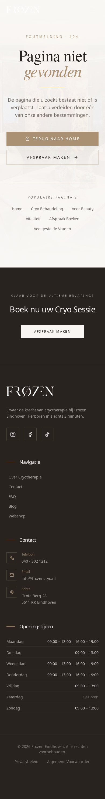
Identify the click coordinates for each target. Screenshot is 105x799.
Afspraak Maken (48, 157)
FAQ (12, 496)
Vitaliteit (33, 218)
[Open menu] (93, 9)
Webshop (17, 516)
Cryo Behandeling (47, 208)
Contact (15, 486)
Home (17, 208)
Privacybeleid (26, 761)
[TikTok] (47, 434)
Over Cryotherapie (25, 477)
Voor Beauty (82, 208)
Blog (13, 506)
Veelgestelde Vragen (52, 228)
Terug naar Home (56, 138)
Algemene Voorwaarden (68, 761)
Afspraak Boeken (64, 218)
